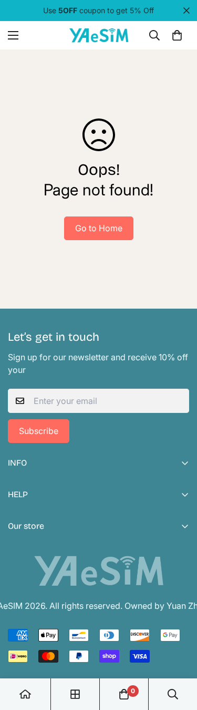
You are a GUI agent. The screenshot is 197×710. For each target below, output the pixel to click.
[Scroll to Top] (178, 654)
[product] (25, 694)
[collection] (75, 694)
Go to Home (98, 228)
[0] (177, 35)
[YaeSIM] (98, 35)
